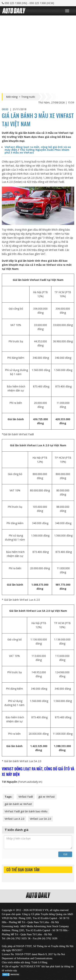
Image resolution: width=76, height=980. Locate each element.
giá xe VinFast (46, 796)
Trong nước (28, 97)
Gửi (65, 854)
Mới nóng (12, 97)
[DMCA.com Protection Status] (11, 973)
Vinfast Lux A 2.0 (14, 818)
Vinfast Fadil (25, 796)
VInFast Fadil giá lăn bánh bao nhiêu (26, 811)
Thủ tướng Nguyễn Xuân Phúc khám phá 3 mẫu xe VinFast (37, 151)
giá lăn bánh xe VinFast (18, 804)
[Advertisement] (38, 53)
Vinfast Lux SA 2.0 (40, 818)
